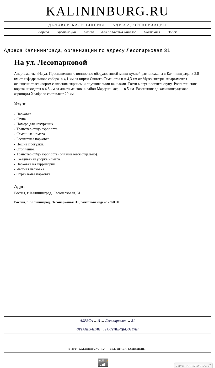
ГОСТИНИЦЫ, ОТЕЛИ (121, 329)
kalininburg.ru (107, 11)
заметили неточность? (193, 365)
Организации (66, 32)
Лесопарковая (115, 321)
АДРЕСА (86, 321)
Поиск (172, 32)
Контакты (152, 32)
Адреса (43, 32)
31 (133, 321)
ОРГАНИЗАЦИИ (88, 329)
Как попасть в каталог (118, 32)
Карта (89, 32)
